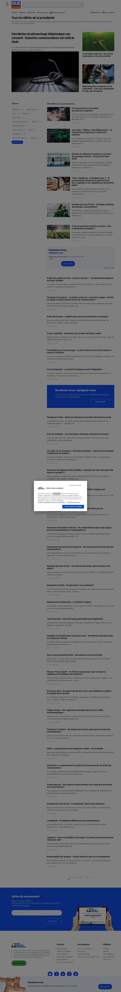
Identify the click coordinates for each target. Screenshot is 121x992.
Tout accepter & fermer (73, 506)
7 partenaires (56, 493)
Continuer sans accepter (75, 485)
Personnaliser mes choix (73, 502)
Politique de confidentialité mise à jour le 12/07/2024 (51, 502)
